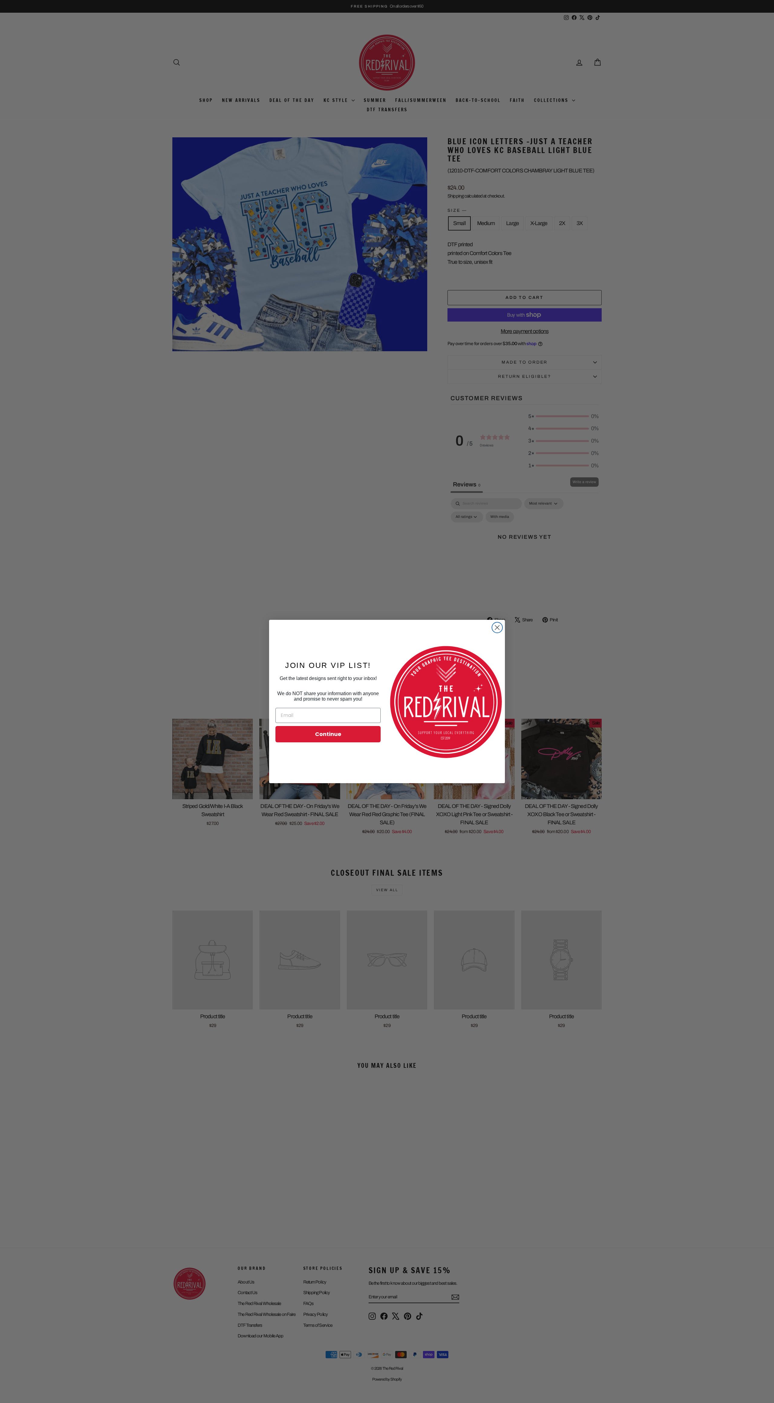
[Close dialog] (497, 627)
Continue (328, 734)
